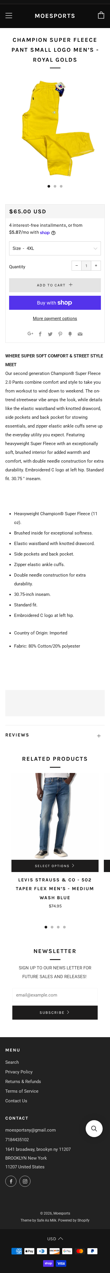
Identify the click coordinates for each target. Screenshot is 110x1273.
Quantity (17, 266)
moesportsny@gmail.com (30, 1130)
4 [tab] (64, 927)
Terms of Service (21, 1091)
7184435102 (17, 1139)
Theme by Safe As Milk (38, 1220)
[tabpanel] (55, 128)
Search (12, 1062)
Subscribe (52, 1012)
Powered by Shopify (73, 1220)
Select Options (52, 866)
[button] (94, 1128)
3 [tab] (58, 927)
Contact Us (16, 1101)
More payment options (55, 318)
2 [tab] (52, 927)
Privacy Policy (19, 1072)
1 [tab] (46, 927)
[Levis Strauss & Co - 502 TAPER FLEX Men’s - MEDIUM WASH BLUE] (55, 816)
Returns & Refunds (23, 1081)
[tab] (49, 186)
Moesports (55, 15)
